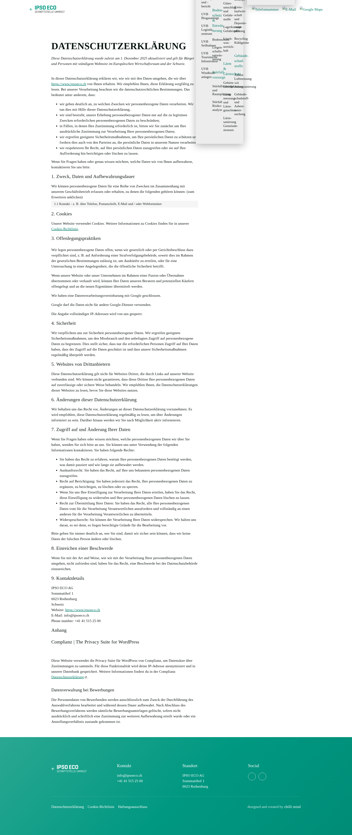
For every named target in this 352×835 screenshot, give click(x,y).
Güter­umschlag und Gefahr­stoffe (225, 11)
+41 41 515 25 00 (130, 781)
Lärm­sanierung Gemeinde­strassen (225, 124)
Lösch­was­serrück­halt (225, 44)
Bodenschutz (214, 39)
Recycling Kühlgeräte (236, 40)
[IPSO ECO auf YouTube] (262, 776)
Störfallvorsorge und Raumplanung (214, 90)
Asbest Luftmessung (236, 76)
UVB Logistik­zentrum (203, 29)
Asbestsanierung (236, 86)
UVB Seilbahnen (203, 43)
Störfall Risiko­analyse (214, 106)
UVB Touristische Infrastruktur (203, 57)
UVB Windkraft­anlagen (203, 72)
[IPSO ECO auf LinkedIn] (252, 776)
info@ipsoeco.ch (129, 775)
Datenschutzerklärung (67, 677)
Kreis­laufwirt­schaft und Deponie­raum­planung (236, 19)
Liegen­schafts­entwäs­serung (214, 53)
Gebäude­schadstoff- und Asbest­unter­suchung (236, 104)
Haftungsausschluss (132, 807)
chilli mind (292, 807)
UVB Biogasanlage (203, 16)
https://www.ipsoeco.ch (82, 610)
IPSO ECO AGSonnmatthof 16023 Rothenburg (195, 780)
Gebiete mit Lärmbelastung (225, 85)
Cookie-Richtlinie (64, 229)
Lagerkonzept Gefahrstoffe (225, 29)
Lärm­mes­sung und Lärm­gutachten (225, 102)
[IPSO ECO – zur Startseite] (69, 768)
